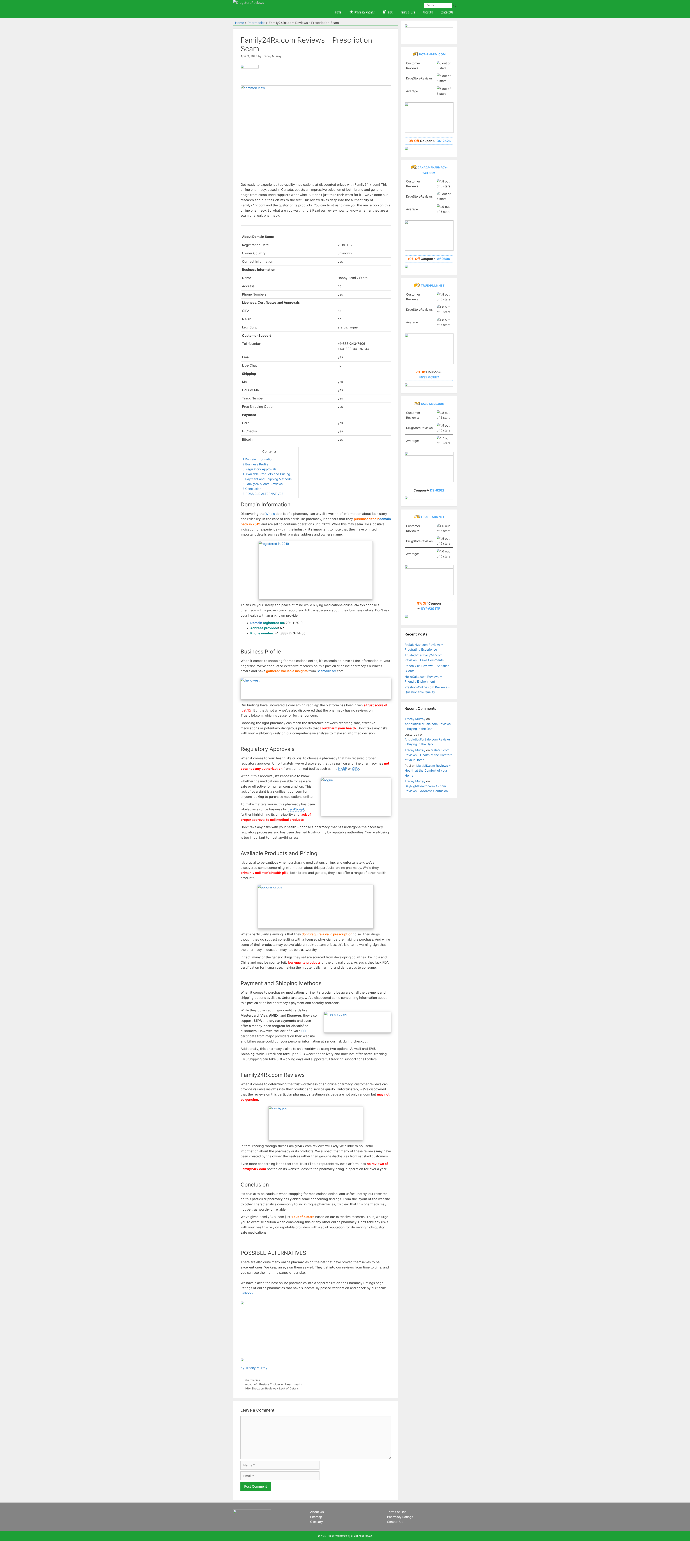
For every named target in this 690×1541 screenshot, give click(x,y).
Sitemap (316, 1517)
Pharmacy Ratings (400, 1517)
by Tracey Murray (254, 1368)
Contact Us (447, 12)
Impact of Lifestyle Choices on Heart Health (273, 1384)
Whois (270, 514)
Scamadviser (326, 671)
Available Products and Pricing (266, 474)
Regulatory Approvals (260, 469)
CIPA (355, 768)
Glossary (316, 1522)
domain (385, 519)
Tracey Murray (415, 719)
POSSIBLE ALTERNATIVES (263, 494)
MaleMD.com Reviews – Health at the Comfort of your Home (428, 755)
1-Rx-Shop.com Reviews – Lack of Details (272, 1388)
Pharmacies (256, 23)
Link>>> (247, 1293)
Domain (256, 623)
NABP (342, 768)
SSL (304, 1031)
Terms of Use (408, 12)
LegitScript (296, 809)
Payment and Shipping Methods (267, 479)
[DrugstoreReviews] (248, 2)
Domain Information (258, 459)
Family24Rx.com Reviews (263, 484)
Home (338, 12)
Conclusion (252, 489)
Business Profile (255, 464)
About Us (428, 12)
